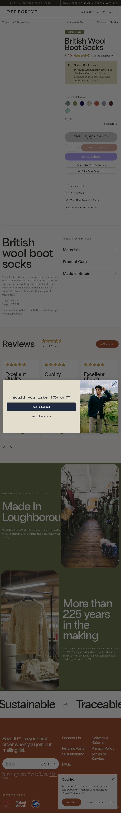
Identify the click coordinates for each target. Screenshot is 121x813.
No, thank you (41, 416)
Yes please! (41, 406)
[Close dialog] (114, 383)
